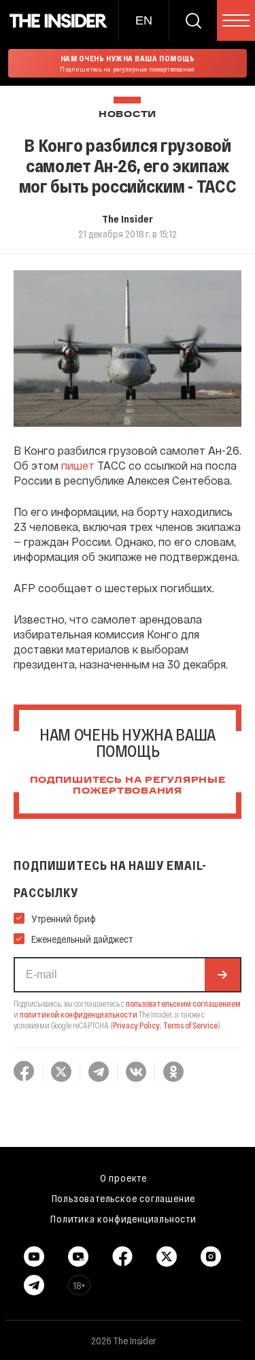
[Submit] (222, 974)
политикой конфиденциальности (78, 1014)
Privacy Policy (136, 1025)
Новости (127, 114)
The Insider (127, 218)
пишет (78, 465)
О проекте (123, 1177)
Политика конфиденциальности (123, 1218)
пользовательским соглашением (183, 1003)
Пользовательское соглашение (124, 1198)
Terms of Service (190, 1025)
